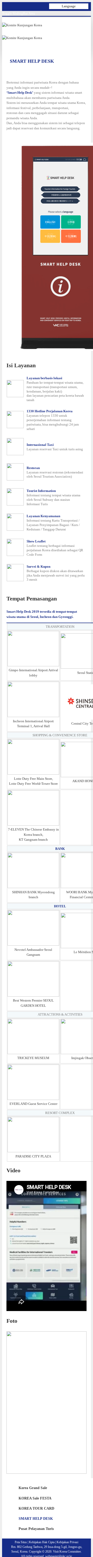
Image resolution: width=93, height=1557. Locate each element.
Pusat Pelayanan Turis (36, 1529)
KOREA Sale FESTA (35, 1498)
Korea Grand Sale (33, 1488)
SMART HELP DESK (36, 1519)
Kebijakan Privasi (67, 1542)
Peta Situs (21, 1542)
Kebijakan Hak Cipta (42, 1542)
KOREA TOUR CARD (36, 1508)
